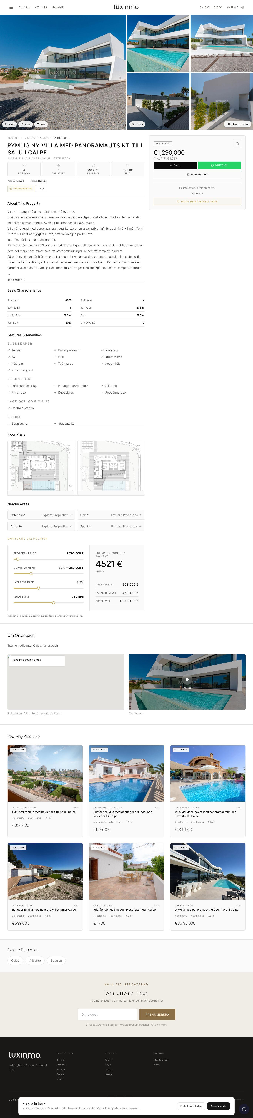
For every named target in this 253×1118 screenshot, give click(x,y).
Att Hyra (41, 7)
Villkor (156, 1064)
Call (177, 165)
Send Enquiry (199, 174)
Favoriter (61, 1074)
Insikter (108, 1069)
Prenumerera (157, 1014)
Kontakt (232, 7)
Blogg (218, 7)
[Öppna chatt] (244, 1109)
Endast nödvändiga (191, 1106)
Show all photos (240, 124)
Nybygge (58, 7)
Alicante (35, 960)
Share (27, 124)
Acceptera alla (218, 1106)
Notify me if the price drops (199, 201)
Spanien (56, 960)
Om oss (205, 7)
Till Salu (25, 7)
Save (43, 124)
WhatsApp (221, 165)
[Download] (237, 143)
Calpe (15, 960)
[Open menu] (11, 7)
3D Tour (139, 124)
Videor (60, 1079)
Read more (14, 280)
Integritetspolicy (161, 1060)
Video (11, 124)
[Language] (242, 7)
